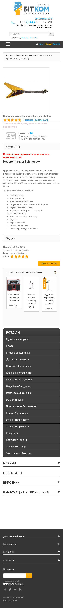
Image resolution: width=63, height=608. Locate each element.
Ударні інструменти (17, 426)
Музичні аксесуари (17, 339)
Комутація (12, 433)
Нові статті (12, 473)
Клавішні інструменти (18, 372)
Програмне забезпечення (21, 406)
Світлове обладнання (18, 392)
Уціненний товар (16, 446)
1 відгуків (28, 120)
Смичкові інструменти (19, 379)
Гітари (9, 345)
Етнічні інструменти (17, 419)
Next (55, 272)
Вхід (41, 44)
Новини (9, 463)
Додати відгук (41, 120)
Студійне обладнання (19, 386)
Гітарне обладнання (18, 352)
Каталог (10, 55)
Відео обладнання (17, 413)
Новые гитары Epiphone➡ (21, 161)
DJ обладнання (15, 399)
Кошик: (49, 44)
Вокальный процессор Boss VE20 (13, 297)
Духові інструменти (17, 359)
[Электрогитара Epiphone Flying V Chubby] (26, 90)
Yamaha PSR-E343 (29, 38)
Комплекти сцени (16, 439)
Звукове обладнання (18, 366)
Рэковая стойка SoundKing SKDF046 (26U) (31, 300)
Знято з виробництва (26, 55)
